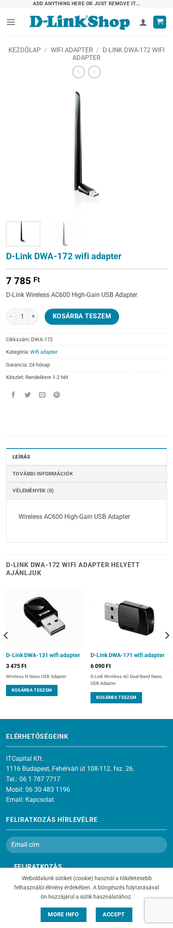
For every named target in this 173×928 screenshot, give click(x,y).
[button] (11, 22)
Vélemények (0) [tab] (33, 491)
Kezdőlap (24, 50)
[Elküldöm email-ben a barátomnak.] (42, 395)
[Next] (153, 151)
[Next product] (78, 72)
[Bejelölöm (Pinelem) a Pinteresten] (57, 395)
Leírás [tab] (21, 457)
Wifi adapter (72, 50)
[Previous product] (94, 72)
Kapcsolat (39, 799)
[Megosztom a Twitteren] (28, 395)
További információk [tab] (42, 474)
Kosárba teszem (82, 316)
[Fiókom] (143, 22)
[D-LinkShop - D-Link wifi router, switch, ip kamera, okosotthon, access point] (79, 22)
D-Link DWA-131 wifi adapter (43, 655)
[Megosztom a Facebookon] (13, 395)
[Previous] (19, 151)
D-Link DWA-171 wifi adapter (128, 655)
